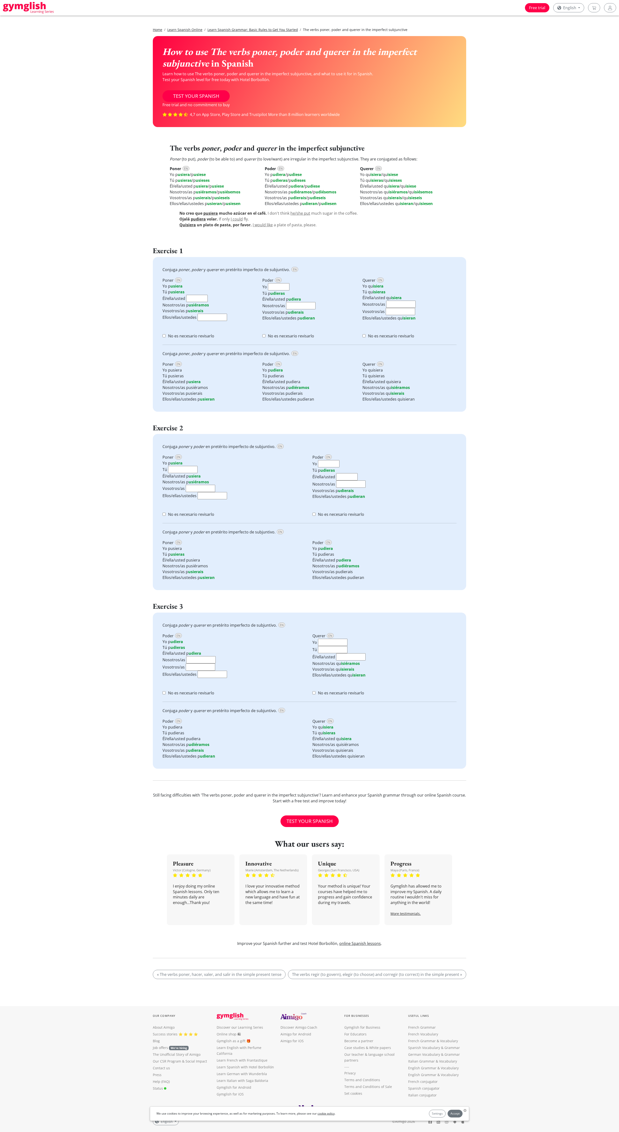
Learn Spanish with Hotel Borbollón (245, 1067)
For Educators (355, 1034)
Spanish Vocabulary (424, 1047)
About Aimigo (164, 1027)
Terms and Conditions (362, 1080)
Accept (455, 1113)
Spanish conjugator (424, 1088)
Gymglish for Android (234, 1087)
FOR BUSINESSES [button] (356, 1016)
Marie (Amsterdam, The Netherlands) (272, 870)
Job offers (170, 1047)
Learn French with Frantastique (242, 1060)
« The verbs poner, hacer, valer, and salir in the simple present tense (219, 974)
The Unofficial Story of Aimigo (176, 1054)
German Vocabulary (424, 1054)
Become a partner (358, 1041)
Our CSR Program (167, 1061)
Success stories (165, 1034)
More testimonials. (406, 913)
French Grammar (422, 1027)
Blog (156, 1041)
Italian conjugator (422, 1095)
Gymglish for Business (362, 1027)
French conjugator (423, 1081)
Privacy (350, 1073)
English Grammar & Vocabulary (433, 1074)
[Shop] (594, 7)
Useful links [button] (418, 1016)
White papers (380, 1047)
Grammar (452, 1047)
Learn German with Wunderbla (242, 1073)
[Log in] (610, 7)
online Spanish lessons (360, 943)
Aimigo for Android (295, 1034)
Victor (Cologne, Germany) (192, 870)
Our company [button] (164, 1016)
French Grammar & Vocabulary (433, 1041)
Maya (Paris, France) (405, 870)
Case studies (354, 1047)
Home (157, 29)
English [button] (569, 7)
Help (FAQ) (161, 1081)
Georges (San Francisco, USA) (338, 870)
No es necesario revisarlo (191, 336)
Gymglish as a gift (231, 1041)
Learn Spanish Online (184, 29)
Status (158, 1088)
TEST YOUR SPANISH (196, 96)
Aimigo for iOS (292, 1041)
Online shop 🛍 (229, 1034)
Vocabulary (448, 1061)
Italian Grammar (421, 1061)
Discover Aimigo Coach (298, 1027)
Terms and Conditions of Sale (368, 1086)
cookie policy (326, 1113)
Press (157, 1074)
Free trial (537, 7)
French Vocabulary (423, 1034)
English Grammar (422, 1068)
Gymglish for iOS (230, 1094)
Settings (437, 1113)
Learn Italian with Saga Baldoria (242, 1080)
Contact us (161, 1068)
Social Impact (196, 1061)
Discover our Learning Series (240, 1027)
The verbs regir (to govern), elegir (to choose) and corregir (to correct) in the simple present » (377, 974)
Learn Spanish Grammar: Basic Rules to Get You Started (252, 29)
